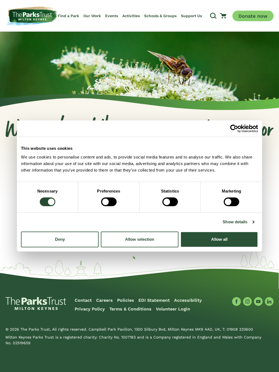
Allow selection (139, 239)
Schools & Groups (160, 16)
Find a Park (68, 16)
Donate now (253, 16)
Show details (235, 221)
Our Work (92, 16)
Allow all (219, 239)
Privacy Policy (90, 309)
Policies (125, 300)
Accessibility (188, 300)
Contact (83, 300)
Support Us (191, 16)
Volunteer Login (173, 309)
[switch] (109, 201)
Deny (60, 239)
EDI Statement (154, 300)
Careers (104, 300)
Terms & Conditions (130, 309)
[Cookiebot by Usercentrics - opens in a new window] (234, 128)
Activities (131, 16)
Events (111, 16)
